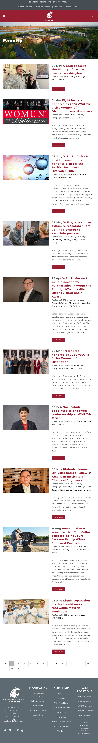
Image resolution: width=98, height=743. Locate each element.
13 (88, 663)
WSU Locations (72, 7)
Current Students (26, 7)
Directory (61, 712)
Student (65, 118)
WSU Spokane (84, 701)
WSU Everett (85, 715)
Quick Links (57, 7)
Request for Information (38, 695)
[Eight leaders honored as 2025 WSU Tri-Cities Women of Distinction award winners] (26, 111)
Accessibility (84, 728)
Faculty (72, 76)
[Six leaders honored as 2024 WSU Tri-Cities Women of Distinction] (26, 361)
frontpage (80, 76)
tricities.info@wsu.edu (13, 721)
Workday (61, 731)
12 (82, 663)
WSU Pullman (84, 697)
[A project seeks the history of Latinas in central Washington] (26, 76)
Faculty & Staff (43, 7)
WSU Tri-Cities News (61, 722)
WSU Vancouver (84, 706)
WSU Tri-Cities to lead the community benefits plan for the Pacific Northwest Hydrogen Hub (70, 164)
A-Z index (61, 717)
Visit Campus (54, 2)
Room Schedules (61, 726)
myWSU (61, 694)
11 (75, 663)
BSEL (72, 484)
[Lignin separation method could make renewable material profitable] (26, 611)
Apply (64, 2)
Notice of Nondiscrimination (84, 732)
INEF (89, 421)
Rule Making (84, 725)
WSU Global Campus (84, 711)
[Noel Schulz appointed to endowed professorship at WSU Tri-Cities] (26, 417)
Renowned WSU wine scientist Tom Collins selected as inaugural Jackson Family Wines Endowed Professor (72, 536)
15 (12, 668)
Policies (84, 723)
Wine (79, 240)
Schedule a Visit (38, 701)
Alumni (72, 115)
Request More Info (37, 2)
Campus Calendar (61, 708)
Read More (58, 89)
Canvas (61, 698)
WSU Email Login (61, 703)
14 (6, 668)
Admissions (38, 706)
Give (38, 719)
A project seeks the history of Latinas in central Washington (70, 69)
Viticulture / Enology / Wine (64, 240)
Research (56, 177)
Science (64, 306)
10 (69, 663)
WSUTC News (58, 80)
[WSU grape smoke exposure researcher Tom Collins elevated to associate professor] (26, 233)
